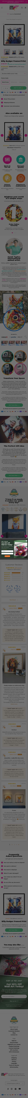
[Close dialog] (26, 540)
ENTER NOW (7, 556)
